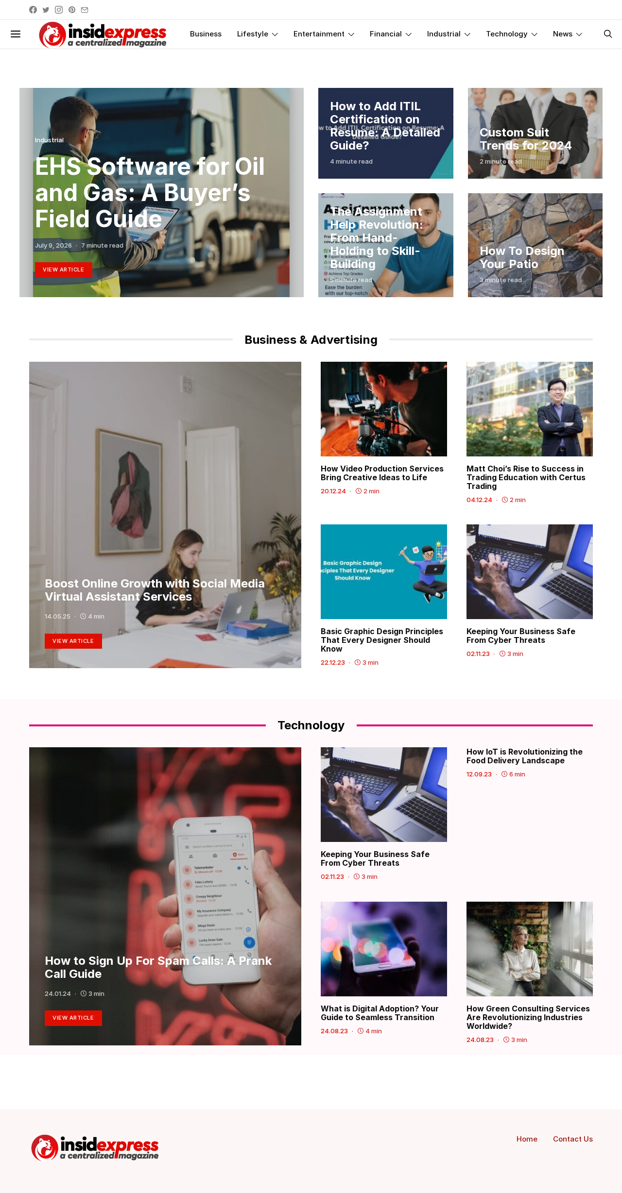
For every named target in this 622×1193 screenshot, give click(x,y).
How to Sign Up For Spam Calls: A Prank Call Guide (158, 967)
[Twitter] (46, 10)
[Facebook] (33, 10)
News (562, 33)
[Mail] (84, 10)
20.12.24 (333, 491)
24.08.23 (334, 1031)
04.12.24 (479, 500)
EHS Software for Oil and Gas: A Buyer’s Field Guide (150, 192)
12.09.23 (479, 774)
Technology (507, 33)
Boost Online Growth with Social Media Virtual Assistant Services (155, 590)
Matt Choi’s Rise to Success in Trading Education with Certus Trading (526, 477)
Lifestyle (252, 33)
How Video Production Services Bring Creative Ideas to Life (382, 473)
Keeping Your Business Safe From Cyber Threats (520, 635)
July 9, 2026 (53, 245)
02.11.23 (478, 653)
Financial (386, 33)
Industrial (444, 33)
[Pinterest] (72, 10)
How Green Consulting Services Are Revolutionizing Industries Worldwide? (528, 1017)
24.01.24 (58, 993)
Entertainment (319, 33)
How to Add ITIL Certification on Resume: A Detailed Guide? (385, 125)
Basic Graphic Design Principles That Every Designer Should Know (382, 640)
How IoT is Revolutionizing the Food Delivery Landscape (524, 756)
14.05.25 (57, 616)
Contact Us (573, 1138)
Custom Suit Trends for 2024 (526, 138)
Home (527, 1138)
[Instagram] (59, 10)
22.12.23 (333, 662)
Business (206, 33)
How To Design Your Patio (522, 257)
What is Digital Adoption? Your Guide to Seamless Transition (380, 1013)
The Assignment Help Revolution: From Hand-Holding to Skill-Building (376, 237)
